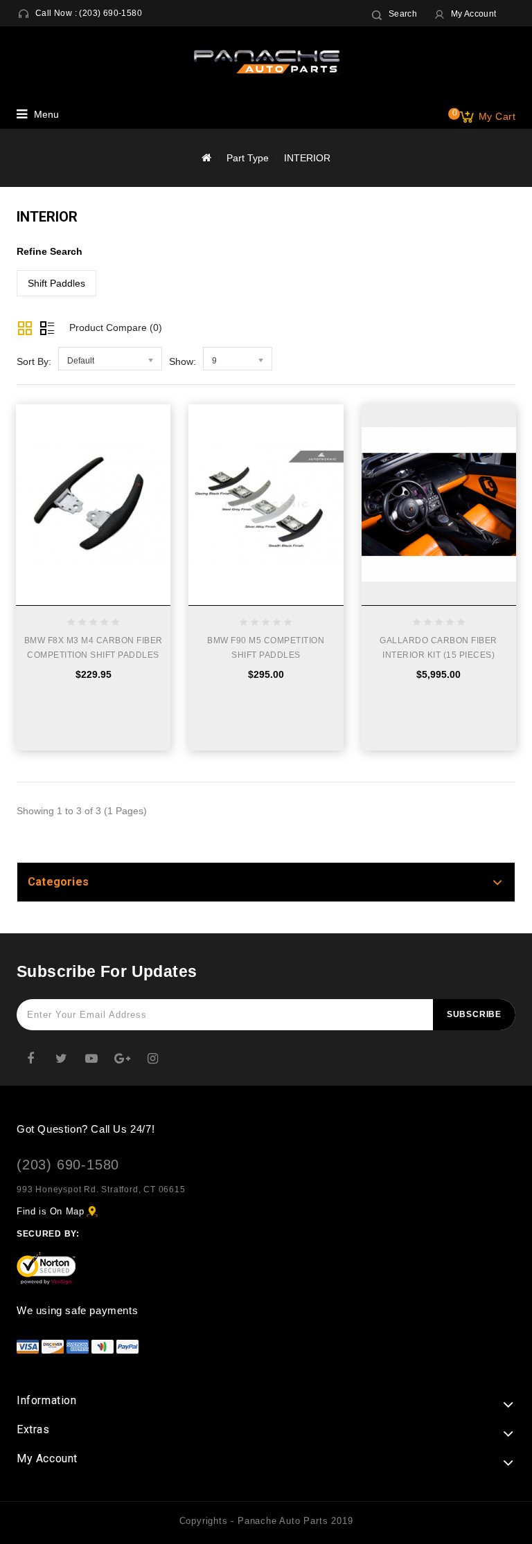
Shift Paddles (56, 283)
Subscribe (474, 1014)
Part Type (248, 157)
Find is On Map (50, 1211)
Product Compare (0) (115, 327)
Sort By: (34, 361)
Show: (182, 361)
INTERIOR (307, 157)
